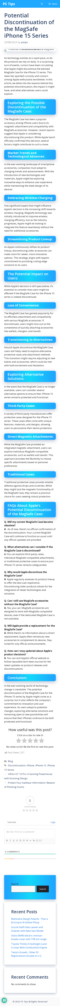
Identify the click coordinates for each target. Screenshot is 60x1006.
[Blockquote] (27, 840)
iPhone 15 (40, 765)
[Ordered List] (20, 840)
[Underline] (13, 840)
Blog (10, 761)
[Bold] (7, 840)
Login (52, 822)
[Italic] (10, 840)
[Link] (33, 840)
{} (37, 840)
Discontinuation (17, 765)
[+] (40, 840)
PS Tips (9, 3)
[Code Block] (30, 840)
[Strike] (17, 840)
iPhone (30, 765)
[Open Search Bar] (42, 4)
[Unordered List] (23, 840)
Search (15, 883)
